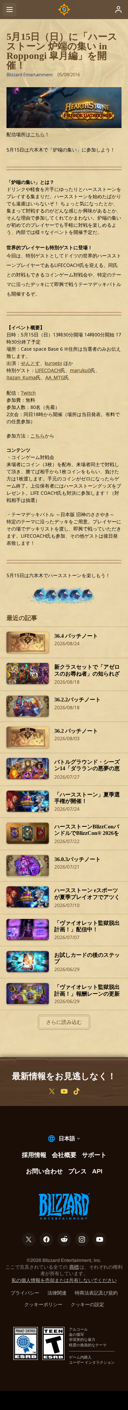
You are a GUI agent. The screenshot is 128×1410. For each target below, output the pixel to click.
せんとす (30, 363)
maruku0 (80, 370)
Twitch (28, 393)
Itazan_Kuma (21, 377)
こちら (37, 134)
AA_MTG (54, 377)
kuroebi (53, 363)
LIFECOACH (47, 370)
